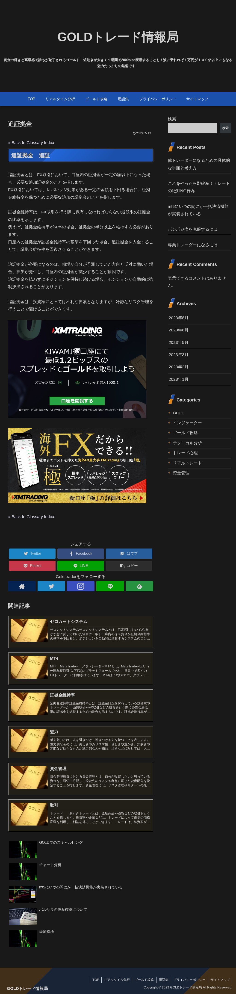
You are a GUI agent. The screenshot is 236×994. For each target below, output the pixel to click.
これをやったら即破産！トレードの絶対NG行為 (199, 187)
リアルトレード (187, 463)
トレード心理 (185, 453)
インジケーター (187, 423)
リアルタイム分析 (117, 980)
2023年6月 (179, 330)
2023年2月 (179, 367)
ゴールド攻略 (185, 433)
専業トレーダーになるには (193, 245)
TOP (95, 980)
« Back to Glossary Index (31, 142)
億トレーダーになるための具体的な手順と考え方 (199, 164)
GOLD (179, 413)
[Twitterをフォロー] (51, 586)
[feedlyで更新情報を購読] (139, 586)
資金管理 (181, 473)
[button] (129, 566)
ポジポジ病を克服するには (193, 229)
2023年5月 (179, 342)
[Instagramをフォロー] (80, 586)
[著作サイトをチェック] (22, 586)
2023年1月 (179, 379)
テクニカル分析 (187, 443)
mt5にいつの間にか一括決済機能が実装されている (198, 210)
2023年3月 (179, 354)
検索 (172, 119)
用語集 (163, 980)
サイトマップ (220, 980)
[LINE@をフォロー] (110, 586)
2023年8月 (179, 318)
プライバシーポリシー (189, 980)
